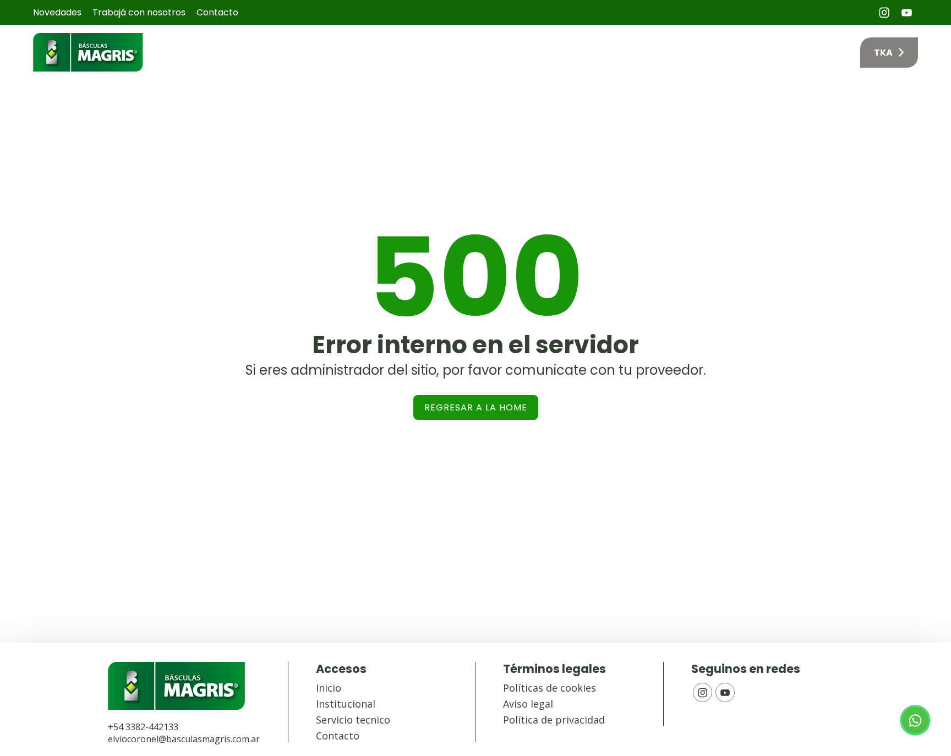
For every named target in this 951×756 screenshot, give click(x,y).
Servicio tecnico (353, 719)
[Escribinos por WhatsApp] (915, 720)
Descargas (816, 52)
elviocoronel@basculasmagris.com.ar (184, 739)
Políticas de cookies (549, 687)
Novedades (57, 12)
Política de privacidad (554, 719)
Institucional (345, 703)
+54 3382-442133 (143, 727)
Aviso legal (528, 703)
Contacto (217, 12)
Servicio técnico (733, 52)
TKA (883, 52)
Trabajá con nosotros (138, 12)
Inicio (487, 52)
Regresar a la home (475, 407)
